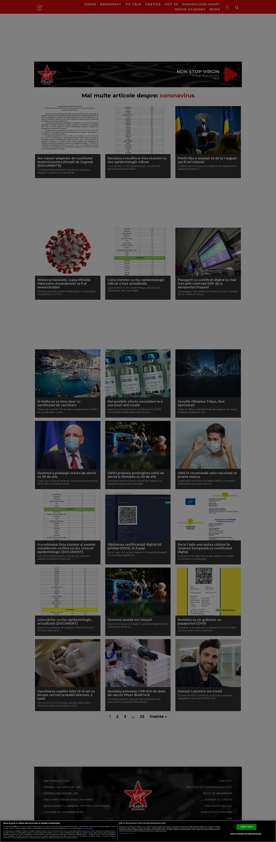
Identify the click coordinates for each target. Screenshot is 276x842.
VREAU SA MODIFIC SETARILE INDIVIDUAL (245, 833)
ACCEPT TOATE (247, 827)
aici (87, 834)
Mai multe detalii (88, 828)
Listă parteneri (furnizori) (126, 833)
